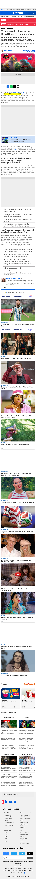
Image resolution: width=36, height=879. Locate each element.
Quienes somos (13, 861)
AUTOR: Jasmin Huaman (13, 278)
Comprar (17, 707)
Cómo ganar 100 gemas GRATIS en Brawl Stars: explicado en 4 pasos (20, 140)
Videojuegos (10, 28)
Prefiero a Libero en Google (16, 292)
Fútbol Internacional (25, 813)
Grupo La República (9, 868)
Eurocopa (23, 820)
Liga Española (24, 824)
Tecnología (23, 841)
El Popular (18, 868)
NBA (6, 836)
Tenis (6, 838)
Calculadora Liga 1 (9, 822)
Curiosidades (23, 840)
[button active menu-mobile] (2, 13)
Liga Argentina (24, 822)
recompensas (16, 99)
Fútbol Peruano (17, 16)
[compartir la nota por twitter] (14, 86)
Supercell (15, 150)
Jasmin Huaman (8, 50)
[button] (34, 13)
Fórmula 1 (7, 840)
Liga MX (22, 827)
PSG (21, 825)
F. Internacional (29, 16)
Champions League (25, 817)
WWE (6, 834)
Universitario (8, 817)
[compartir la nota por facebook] (7, 86)
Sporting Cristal (9, 818)
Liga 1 (6, 820)
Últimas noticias (5, 16)
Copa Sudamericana (25, 818)
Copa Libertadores (25, 815)
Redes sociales (24, 834)
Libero (24, 868)
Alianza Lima (8, 815)
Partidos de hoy (8, 9)
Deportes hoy (7, 830)
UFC (6, 833)
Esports (3, 28)
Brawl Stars (12, 288)
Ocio (21, 830)
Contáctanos (6, 861)
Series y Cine (23, 838)
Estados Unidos (24, 843)
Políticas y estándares (22, 861)
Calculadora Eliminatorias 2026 (9, 824)
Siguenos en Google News (17, 86)
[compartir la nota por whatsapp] (11, 86)
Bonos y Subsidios (25, 833)
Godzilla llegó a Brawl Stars (17, 92)
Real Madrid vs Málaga (26, 9)
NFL (6, 841)
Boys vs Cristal (16, 9)
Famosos (22, 836)
